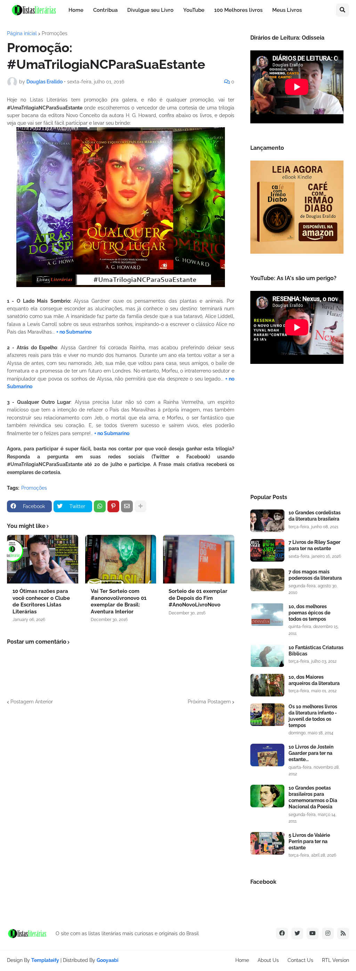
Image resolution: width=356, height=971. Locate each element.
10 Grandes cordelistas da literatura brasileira (315, 516)
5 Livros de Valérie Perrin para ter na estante (309, 841)
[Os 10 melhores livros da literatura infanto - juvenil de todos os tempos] (267, 714)
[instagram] (328, 933)
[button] (342, 10)
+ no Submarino (73, 332)
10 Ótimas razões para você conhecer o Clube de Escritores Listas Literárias (41, 601)
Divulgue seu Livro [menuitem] (150, 10)
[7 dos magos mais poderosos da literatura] (267, 580)
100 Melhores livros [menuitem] (238, 10)
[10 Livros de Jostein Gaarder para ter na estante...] (267, 755)
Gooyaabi (108, 960)
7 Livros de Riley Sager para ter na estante (314, 545)
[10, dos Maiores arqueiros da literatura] (267, 685)
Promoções (54, 33)
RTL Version (335, 960)
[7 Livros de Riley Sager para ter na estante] (267, 550)
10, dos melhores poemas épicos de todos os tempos (309, 613)
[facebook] (282, 933)
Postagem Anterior (31, 701)
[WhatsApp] (100, 506)
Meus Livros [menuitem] (287, 10)
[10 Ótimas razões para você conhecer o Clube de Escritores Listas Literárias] (42, 559)
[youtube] (312, 933)
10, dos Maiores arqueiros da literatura (314, 680)
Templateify (45, 960)
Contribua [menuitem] (105, 10)
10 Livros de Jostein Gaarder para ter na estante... (311, 753)
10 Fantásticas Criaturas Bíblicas (316, 650)
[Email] (127, 506)
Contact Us (300, 960)
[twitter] (297, 933)
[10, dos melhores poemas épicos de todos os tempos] (267, 614)
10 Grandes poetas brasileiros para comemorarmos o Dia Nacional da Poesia (313, 797)
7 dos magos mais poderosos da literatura (315, 575)
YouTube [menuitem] (193, 10)
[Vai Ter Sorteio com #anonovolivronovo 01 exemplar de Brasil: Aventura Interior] (120, 559)
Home (242, 960)
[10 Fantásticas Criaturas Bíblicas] (267, 655)
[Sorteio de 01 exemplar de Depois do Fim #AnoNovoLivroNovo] (198, 559)
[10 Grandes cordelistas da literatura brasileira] (267, 520)
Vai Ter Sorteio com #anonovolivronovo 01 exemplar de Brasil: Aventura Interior (118, 601)
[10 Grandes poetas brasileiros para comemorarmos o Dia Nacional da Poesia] (267, 796)
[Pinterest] (113, 506)
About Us (268, 960)
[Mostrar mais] (140, 506)
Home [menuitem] (75, 10)
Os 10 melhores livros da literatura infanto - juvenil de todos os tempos (313, 716)
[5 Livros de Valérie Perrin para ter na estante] (267, 843)
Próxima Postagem (209, 701)
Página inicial (22, 33)
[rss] (343, 933)
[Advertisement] (296, 430)
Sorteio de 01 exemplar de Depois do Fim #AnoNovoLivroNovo (198, 598)
